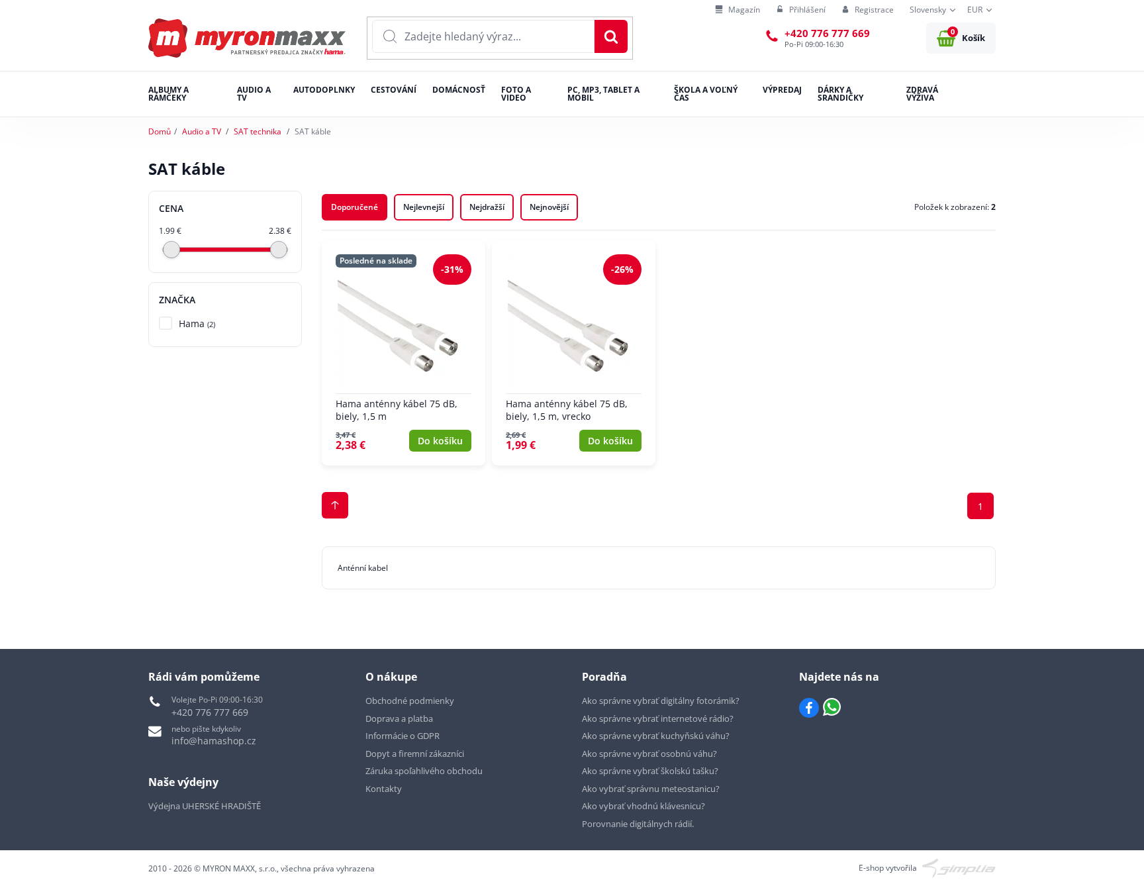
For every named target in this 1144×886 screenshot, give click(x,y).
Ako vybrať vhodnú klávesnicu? (643, 806)
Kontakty (383, 789)
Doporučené (354, 207)
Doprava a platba (399, 718)
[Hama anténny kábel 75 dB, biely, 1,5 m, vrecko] (574, 353)
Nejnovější (549, 207)
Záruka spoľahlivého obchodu (424, 771)
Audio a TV (201, 131)
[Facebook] (809, 708)
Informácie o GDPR (402, 736)
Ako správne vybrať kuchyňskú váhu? (656, 736)
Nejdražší (486, 207)
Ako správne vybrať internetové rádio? (658, 718)
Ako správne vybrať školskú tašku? (650, 771)
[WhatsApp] (832, 708)
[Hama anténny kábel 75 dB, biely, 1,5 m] (403, 353)
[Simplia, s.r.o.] (959, 867)
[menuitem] (737, 10)
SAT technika (257, 131)
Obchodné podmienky (409, 701)
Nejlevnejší (423, 207)
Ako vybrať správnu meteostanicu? (651, 789)
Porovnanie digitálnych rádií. (638, 824)
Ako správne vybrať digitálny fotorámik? (660, 701)
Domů (159, 131)
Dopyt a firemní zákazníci (414, 754)
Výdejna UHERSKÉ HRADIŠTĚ (204, 806)
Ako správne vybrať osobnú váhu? (649, 754)
